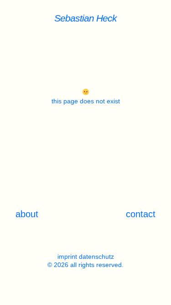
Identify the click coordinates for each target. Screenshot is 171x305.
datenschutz (96, 256)
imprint (67, 256)
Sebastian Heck (85, 18)
